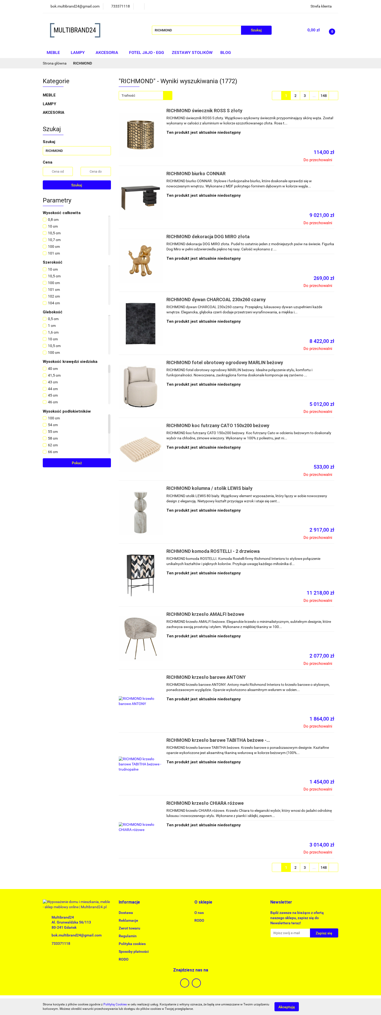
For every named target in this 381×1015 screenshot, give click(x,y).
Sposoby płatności (134, 951)
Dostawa (126, 913)
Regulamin (128, 936)
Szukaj (76, 185)
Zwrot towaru (129, 928)
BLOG (225, 52)
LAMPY (78, 52)
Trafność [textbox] (128, 95)
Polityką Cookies (115, 1004)
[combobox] (145, 95)
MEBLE (54, 52)
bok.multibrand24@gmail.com (77, 935)
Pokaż (77, 463)
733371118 (61, 943)
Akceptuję (286, 1007)
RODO (124, 959)
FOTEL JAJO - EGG (146, 52)
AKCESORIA (107, 52)
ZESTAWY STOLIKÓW (192, 52)
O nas (199, 913)
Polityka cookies (132, 944)
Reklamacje (128, 920)
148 (324, 96)
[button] (129, 902)
